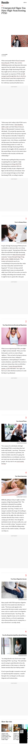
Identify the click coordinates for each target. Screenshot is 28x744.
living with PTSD (16, 164)
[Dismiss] (26, 730)
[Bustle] (5, 2)
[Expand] (21, 730)
